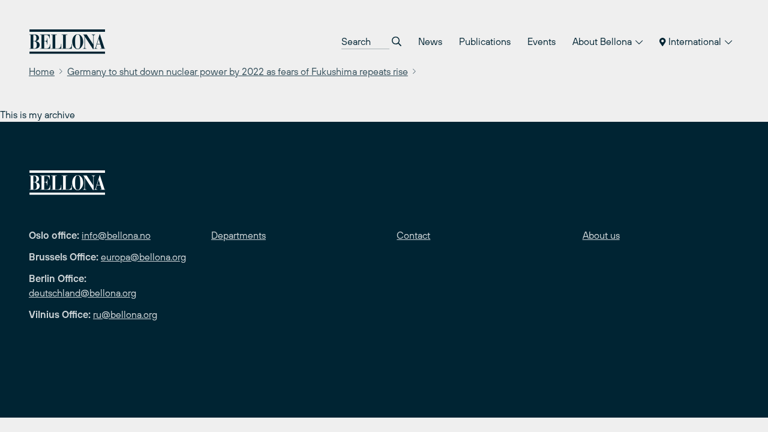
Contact (413, 235)
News (430, 41)
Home (42, 71)
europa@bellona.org (143, 256)
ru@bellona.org (125, 314)
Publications (485, 41)
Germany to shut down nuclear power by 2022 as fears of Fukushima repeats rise (237, 71)
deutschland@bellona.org (82, 292)
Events (541, 41)
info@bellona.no (116, 235)
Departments (238, 235)
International (695, 41)
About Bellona (603, 41)
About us (601, 235)
